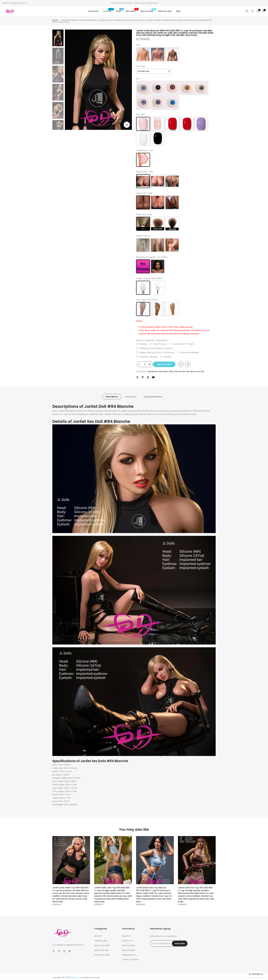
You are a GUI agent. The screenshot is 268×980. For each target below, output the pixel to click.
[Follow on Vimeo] (69, 951)
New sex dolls (148, 11)
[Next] (127, 79)
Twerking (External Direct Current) (156, 348)
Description (112, 396)
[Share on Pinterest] (142, 377)
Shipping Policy (129, 954)
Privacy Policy (128, 945)
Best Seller (132, 11)
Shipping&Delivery (152, 396)
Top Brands (93, 11)
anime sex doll (101, 950)
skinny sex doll (197, 371)
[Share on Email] (153, 377)
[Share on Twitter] (137, 377)
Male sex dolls (164, 11)
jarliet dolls (168, 371)
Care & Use (130, 396)
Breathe (167, 357)
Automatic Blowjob (189, 352)
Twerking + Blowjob (148, 357)
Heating (143, 344)
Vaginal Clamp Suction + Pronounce (156, 352)
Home (55, 20)
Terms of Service (130, 959)
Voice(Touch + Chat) (183, 344)
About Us (126, 936)
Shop (119, 11)
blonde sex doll (155, 371)
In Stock (108, 11)
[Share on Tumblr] (148, 377)
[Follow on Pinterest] (59, 951)
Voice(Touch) (160, 344)
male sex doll (100, 940)
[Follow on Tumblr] (64, 951)
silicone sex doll (181, 371)
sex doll (97, 936)
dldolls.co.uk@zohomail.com (14, 3)
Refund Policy (128, 950)
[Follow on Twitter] (53, 951)
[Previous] (70, 79)
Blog (178, 11)
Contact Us (127, 940)
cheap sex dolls (101, 954)
